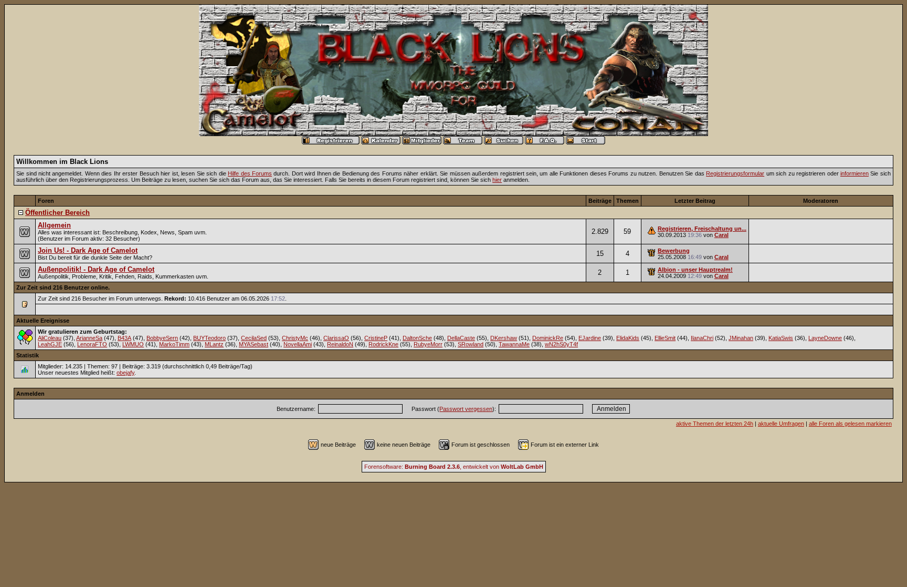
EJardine (589, 338)
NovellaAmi (297, 344)
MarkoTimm (174, 344)
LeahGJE (50, 344)
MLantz (214, 344)
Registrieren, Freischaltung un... (702, 228)
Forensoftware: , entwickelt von (453, 467)
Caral (721, 235)
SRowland (470, 344)
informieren (854, 173)
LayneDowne (825, 338)
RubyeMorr (428, 344)
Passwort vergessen (465, 409)
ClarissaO (336, 338)
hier (497, 180)
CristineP (375, 338)
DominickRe (547, 338)
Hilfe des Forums (250, 173)
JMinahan (741, 338)
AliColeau (49, 338)
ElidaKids (627, 338)
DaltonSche (417, 338)
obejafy (125, 372)
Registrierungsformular (735, 173)
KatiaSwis (780, 338)
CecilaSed (254, 338)
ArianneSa (89, 338)
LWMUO (133, 344)
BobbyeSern (162, 338)
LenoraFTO (92, 344)
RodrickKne (383, 344)
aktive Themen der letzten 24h (714, 423)
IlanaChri (702, 338)
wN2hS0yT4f (561, 344)
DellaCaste (461, 338)
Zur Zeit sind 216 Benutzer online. (63, 287)
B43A (124, 338)
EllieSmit (665, 338)
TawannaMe (514, 344)
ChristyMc (295, 338)
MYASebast (253, 344)
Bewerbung (674, 251)
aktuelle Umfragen (781, 423)
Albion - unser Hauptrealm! (695, 269)
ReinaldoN (340, 344)
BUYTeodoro (209, 338)
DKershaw (503, 338)
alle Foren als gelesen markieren (850, 423)
